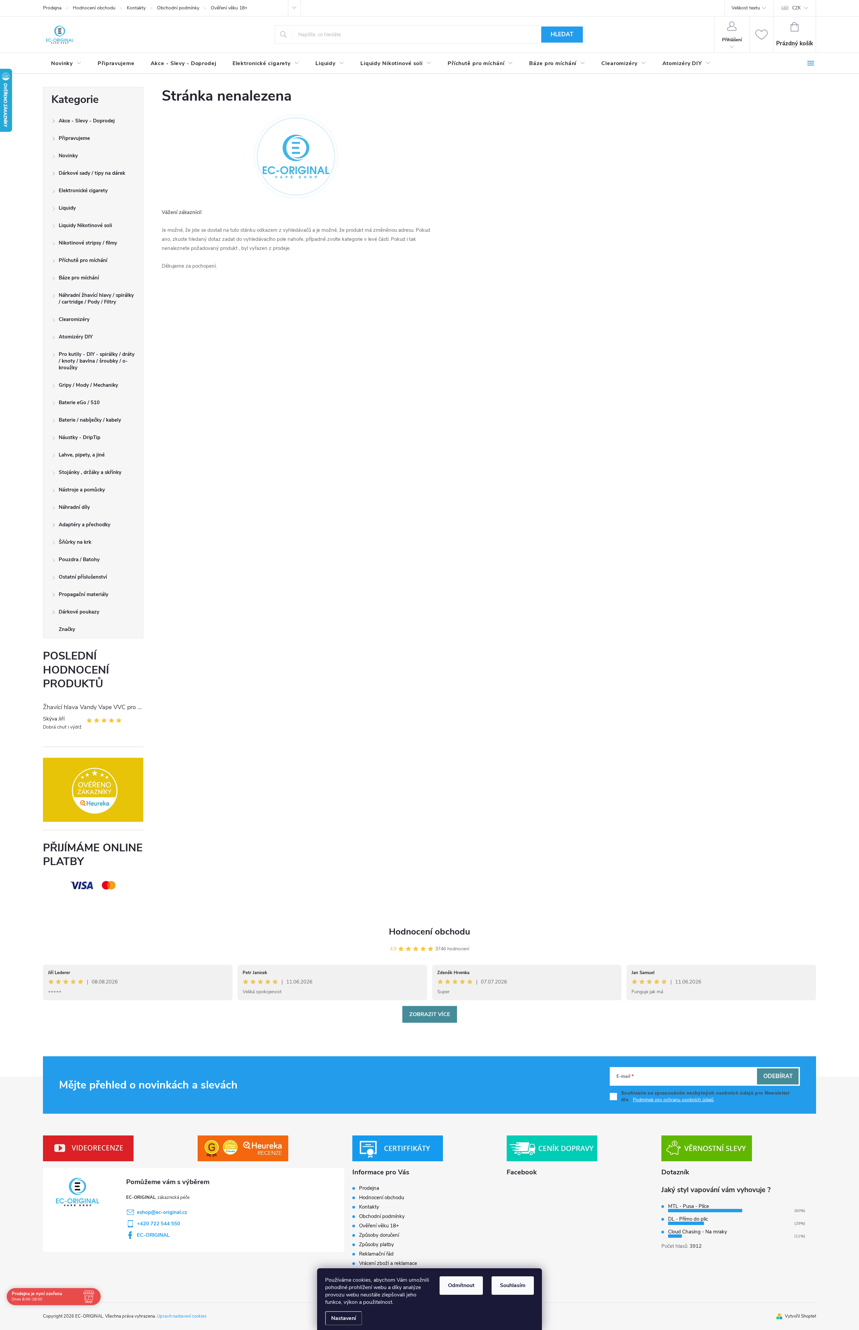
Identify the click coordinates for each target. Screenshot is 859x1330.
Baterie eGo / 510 (79, 402)
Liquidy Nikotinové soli (85, 225)
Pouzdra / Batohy (79, 559)
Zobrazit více (429, 1014)
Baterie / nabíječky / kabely (90, 420)
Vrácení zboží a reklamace (388, 1263)
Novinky (68, 155)
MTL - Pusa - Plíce (688, 1206)
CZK (796, 8)
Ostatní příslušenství (83, 577)
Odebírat (778, 1076)
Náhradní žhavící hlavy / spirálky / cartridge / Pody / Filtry (96, 298)
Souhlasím (512, 1285)
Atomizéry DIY (76, 336)
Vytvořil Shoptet (800, 1316)
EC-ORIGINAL (153, 1235)
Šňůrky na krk (75, 542)
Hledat (562, 34)
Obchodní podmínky (178, 8)
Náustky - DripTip (79, 437)
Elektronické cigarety (83, 190)
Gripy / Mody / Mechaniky (88, 385)
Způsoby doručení (379, 1235)
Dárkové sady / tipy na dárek (92, 173)
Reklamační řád (376, 1254)
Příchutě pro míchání (83, 260)
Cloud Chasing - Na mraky (697, 1231)
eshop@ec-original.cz (162, 1212)
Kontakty (136, 8)
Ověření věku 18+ (229, 8)
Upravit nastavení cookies (181, 1316)
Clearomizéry (74, 319)
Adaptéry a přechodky (84, 524)
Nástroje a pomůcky (82, 489)
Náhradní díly (74, 507)
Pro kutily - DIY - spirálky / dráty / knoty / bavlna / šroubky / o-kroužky (97, 361)
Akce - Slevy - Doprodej (87, 120)
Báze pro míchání (79, 277)
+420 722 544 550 (158, 1223)
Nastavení (343, 1318)
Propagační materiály (83, 594)
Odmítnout (461, 1285)
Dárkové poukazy (79, 611)
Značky (67, 629)
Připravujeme (74, 138)
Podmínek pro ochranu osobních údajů (673, 1100)
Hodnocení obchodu (94, 8)
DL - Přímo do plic (688, 1219)
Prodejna (52, 8)
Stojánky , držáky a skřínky (90, 472)
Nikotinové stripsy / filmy (88, 243)
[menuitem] (66, 63)
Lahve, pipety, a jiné (82, 454)
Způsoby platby (376, 1244)
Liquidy (67, 208)
